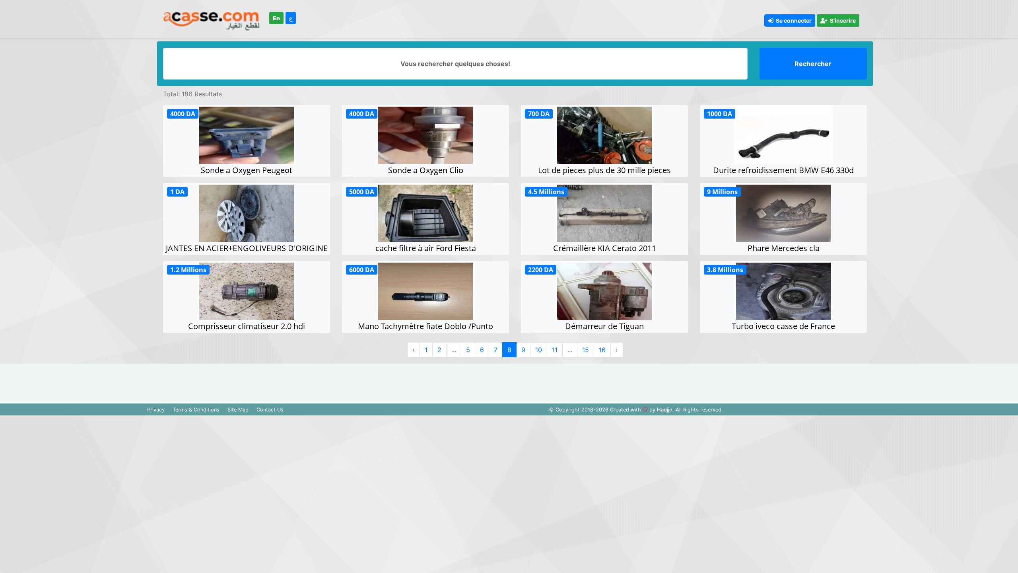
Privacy (156, 410)
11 (555, 350)
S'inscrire (842, 20)
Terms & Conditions (196, 410)
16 (602, 350)
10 (538, 350)
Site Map (238, 410)
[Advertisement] (509, 382)
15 (585, 350)
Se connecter (792, 20)
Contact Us (270, 410)
